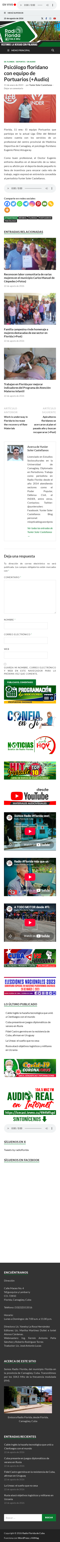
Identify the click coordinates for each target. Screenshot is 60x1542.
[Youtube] (55, 18)
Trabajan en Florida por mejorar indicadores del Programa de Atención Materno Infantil (27, 388)
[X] (42, 18)
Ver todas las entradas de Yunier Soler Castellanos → (40, 532)
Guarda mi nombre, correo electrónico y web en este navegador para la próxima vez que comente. (30, 670)
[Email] (44, 204)
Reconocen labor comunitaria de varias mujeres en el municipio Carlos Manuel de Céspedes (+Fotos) (29, 278)
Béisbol (23, 218)
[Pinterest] (38, 204)
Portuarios (45, 218)
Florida (32, 218)
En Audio (31, 62)
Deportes (20, 62)
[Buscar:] (30, 1517)
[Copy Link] (51, 204)
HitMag (35, 1538)
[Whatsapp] (19, 204)
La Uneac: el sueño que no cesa (22, 1040)
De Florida (9, 62)
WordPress (23, 1538)
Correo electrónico (18, 634)
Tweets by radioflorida (16, 1149)
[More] (7, 210)
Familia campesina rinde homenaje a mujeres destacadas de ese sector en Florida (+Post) (26, 333)
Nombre (10, 619)
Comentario (12, 577)
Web (6, 649)
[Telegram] (26, 204)
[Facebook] (46, 18)
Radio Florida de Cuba (33, 1533)
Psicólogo (10, 221)
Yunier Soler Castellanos (40, 85)
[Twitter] (13, 204)
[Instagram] (50, 18)
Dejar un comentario (13, 88)
